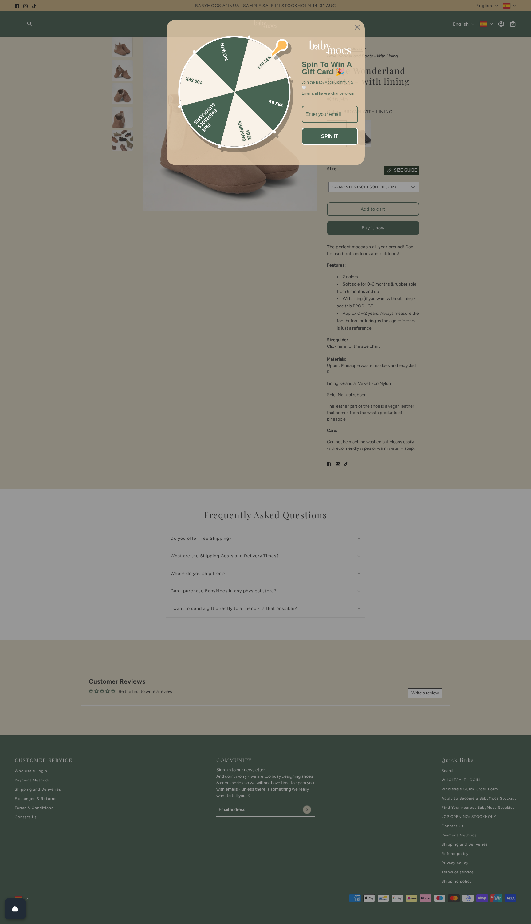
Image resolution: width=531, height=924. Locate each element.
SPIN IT (329, 136)
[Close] (357, 27)
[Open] (15, 908)
